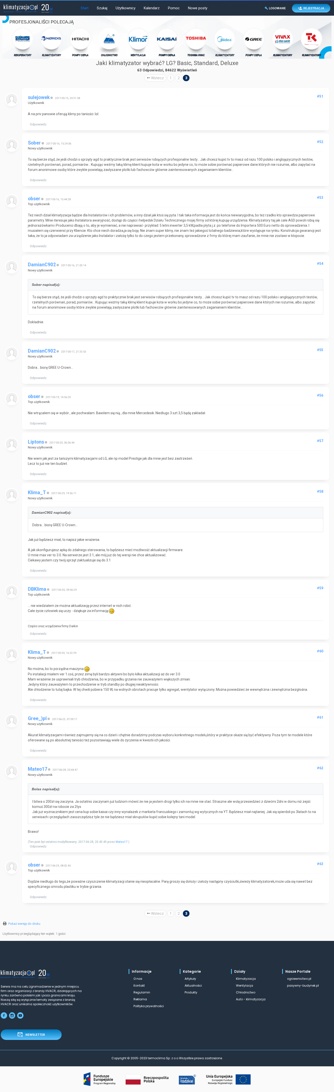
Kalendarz (152, 8)
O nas (138, 979)
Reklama (140, 999)
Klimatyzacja (246, 979)
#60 (320, 651)
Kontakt (139, 985)
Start (85, 8)
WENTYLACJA (138, 55)
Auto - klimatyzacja (251, 999)
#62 (320, 768)
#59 (320, 588)
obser (34, 198)
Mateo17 (37, 769)
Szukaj (102, 8)
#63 (320, 864)
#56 (320, 395)
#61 (320, 717)
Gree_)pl (37, 718)
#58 (320, 491)
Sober (34, 143)
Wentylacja (244, 985)
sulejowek (39, 97)
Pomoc (174, 8)
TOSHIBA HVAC (195, 55)
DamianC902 (42, 264)
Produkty (191, 992)
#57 (320, 441)
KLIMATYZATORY (51, 55)
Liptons (36, 442)
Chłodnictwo (245, 992)
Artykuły (190, 979)
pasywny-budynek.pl (303, 985)
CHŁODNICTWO (109, 55)
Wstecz (157, 78)
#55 (320, 350)
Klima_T (37, 492)
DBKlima (37, 589)
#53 (320, 198)
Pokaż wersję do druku (24, 923)
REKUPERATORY (22, 55)
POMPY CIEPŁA (80, 55)
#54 (320, 264)
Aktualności (193, 985)
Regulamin (142, 992)
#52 (320, 142)
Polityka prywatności (149, 1006)
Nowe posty (197, 8)
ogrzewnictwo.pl (299, 979)
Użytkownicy (125, 8)
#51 (320, 96)
